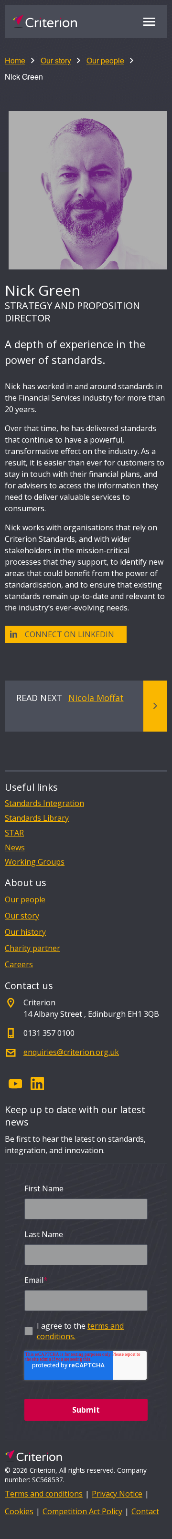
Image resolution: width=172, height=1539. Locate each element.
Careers (19, 964)
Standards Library (37, 818)
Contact (145, 1511)
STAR (14, 833)
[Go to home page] (44, 21)
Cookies (19, 1511)
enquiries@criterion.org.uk (71, 1052)
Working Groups (34, 862)
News (15, 848)
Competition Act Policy (82, 1511)
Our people (105, 60)
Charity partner (32, 948)
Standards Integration (44, 803)
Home (15, 60)
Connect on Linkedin (69, 634)
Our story (56, 60)
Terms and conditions (44, 1493)
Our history (25, 932)
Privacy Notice (117, 1493)
